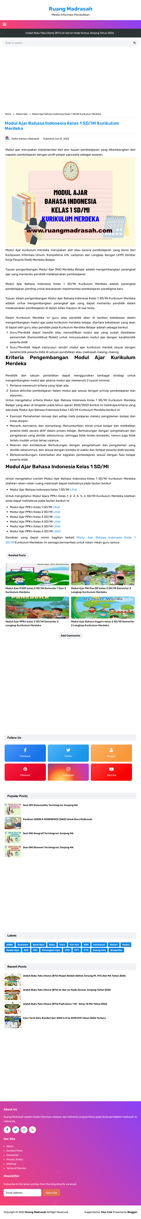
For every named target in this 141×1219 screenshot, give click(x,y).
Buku (52, 944)
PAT (35, 950)
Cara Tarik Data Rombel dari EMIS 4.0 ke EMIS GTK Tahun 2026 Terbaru (64, 1018)
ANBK (9, 944)
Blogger (132, 1212)
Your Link (106, 1212)
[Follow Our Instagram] (24, 1129)
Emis (62, 944)
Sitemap (11, 1163)
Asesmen (22, 944)
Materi (114, 944)
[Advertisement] (70, 79)
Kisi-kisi (74, 944)
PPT (76, 950)
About (9, 1146)
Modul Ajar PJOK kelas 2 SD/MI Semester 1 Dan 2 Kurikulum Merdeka (36, 590)
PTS (86, 950)
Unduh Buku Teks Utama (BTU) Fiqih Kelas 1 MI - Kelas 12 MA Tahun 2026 (69, 33)
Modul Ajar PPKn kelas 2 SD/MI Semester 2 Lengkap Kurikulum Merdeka (32, 623)
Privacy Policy (14, 1159)
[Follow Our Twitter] (15, 1129)
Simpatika (116, 950)
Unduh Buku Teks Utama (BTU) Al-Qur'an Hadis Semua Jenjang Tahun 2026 (67, 989)
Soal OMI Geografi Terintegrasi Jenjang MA (48, 833)
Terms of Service (16, 1168)
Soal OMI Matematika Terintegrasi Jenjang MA (50, 805)
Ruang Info (99, 950)
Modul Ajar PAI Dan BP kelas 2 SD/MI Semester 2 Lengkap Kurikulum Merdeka (101, 590)
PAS (26, 950)
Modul (125, 944)
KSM (86, 944)
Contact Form (14, 1150)
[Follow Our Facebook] (7, 1129)
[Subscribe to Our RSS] (32, 1129)
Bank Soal (38, 944)
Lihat (74, 489)
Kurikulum (99, 944)
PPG (67, 950)
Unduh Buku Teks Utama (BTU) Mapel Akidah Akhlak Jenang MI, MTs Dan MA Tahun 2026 (74, 975)
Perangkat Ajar (51, 950)
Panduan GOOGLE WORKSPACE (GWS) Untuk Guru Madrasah (57, 819)
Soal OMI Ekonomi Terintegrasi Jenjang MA (48, 847)
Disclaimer (12, 1155)
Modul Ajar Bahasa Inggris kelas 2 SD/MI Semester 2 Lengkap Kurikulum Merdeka (102, 623)
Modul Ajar (12, 950)
